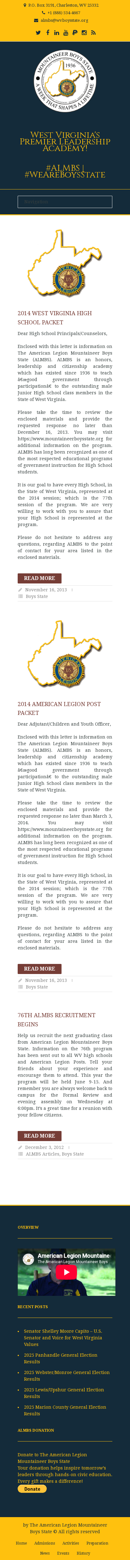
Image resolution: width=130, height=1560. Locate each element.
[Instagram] (84, 33)
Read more (39, 578)
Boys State (37, 596)
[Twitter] (38, 33)
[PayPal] (75, 33)
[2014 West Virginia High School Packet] (65, 263)
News (45, 1553)
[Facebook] (47, 33)
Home (21, 1543)
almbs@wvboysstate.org (64, 20)
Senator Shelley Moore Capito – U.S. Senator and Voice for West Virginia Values (63, 1338)
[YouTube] (66, 33)
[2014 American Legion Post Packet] (65, 654)
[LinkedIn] (57, 33)
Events (63, 1553)
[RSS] (93, 33)
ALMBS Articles (42, 1154)
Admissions (44, 1543)
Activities (70, 1543)
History (83, 1553)
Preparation (97, 1543)
